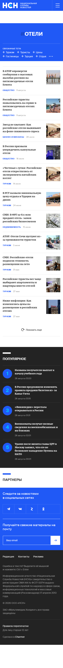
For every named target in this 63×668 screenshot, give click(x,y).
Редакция (8, 556)
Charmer (20, 636)
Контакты (23, 556)
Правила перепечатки (16, 626)
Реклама (38, 556)
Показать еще (34, 329)
